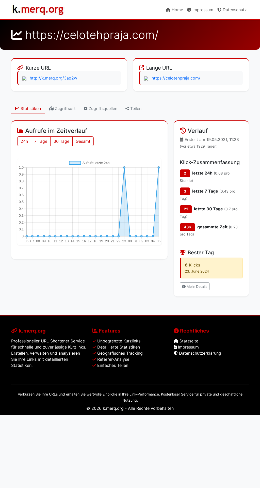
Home (176, 9)
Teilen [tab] (135, 108)
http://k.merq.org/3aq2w (53, 78)
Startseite (188, 340)
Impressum (202, 9)
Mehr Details (196, 286)
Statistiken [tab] (30, 108)
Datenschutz (234, 9)
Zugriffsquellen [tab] (102, 108)
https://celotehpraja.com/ (176, 78)
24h (24, 141)
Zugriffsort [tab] (65, 108)
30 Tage (61, 141)
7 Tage (40, 141)
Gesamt (83, 141)
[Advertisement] (130, 450)
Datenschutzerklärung (199, 353)
